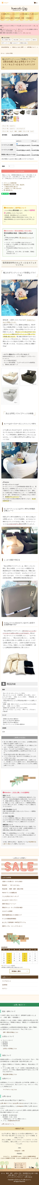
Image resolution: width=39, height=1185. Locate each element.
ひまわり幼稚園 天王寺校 (8, 1158)
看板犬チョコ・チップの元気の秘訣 (12, 907)
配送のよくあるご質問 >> (19, 47)
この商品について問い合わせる (12, 188)
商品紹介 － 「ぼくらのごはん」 (11, 885)
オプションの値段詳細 (10, 183)
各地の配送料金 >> (6, 47)
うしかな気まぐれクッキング (10, 896)
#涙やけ (34, 39)
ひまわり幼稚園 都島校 (29, 1156)
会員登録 (4, 985)
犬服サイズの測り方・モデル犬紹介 (12, 881)
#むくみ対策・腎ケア (7, 39)
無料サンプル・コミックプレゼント (12, 926)
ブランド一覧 (5, 126)
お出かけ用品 (9, 53)
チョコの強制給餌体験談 (9, 918)
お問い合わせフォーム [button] (8, 1124)
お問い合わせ (28, 1177)
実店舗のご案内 (16, 971)
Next (35, 91)
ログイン (4, 988)
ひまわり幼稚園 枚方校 (22, 1158)
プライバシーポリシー (24, 1175)
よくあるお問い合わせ (17, 1103)
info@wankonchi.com (14, 1120)
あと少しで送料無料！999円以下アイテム (14, 922)
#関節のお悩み (23, 43)
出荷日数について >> (32, 47)
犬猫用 (19, 131)
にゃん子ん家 (34, 1158)
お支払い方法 (17, 1173)
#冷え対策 (16, 39)
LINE (23, 1151)
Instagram (20, 1106)
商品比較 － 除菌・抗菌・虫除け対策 (12, 889)
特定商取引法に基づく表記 (30, 1173)
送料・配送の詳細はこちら (10, 1032)
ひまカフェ (12, 126)
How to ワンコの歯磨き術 (9, 892)
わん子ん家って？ (20, 1164)
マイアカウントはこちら (10, 1089)
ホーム (2, 53)
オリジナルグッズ (21, 128)
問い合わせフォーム (25, 237)
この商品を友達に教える (11, 186)
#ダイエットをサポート (25, 39)
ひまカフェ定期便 (7, 911)
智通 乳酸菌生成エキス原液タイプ (12, 915)
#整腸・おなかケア (14, 43)
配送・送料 (9, 1173)
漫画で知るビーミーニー (9, 904)
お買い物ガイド (4, 1103)
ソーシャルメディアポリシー (15, 1177)
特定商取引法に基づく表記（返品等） (14, 185)
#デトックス (5, 43)
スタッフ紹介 (19, 1165)
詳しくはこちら (19, 31)
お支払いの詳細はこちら (10, 1048)
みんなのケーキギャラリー (9, 900)
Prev (3, 91)
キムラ (11, 131)
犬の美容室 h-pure (16, 1156)
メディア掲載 (19, 1167)
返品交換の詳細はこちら (10, 1074)
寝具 (16, 131)
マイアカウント (6, 981)
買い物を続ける (8, 190)
